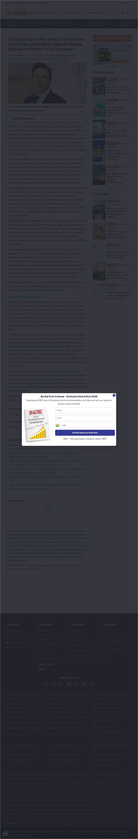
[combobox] (58, 425)
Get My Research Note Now (85, 433)
